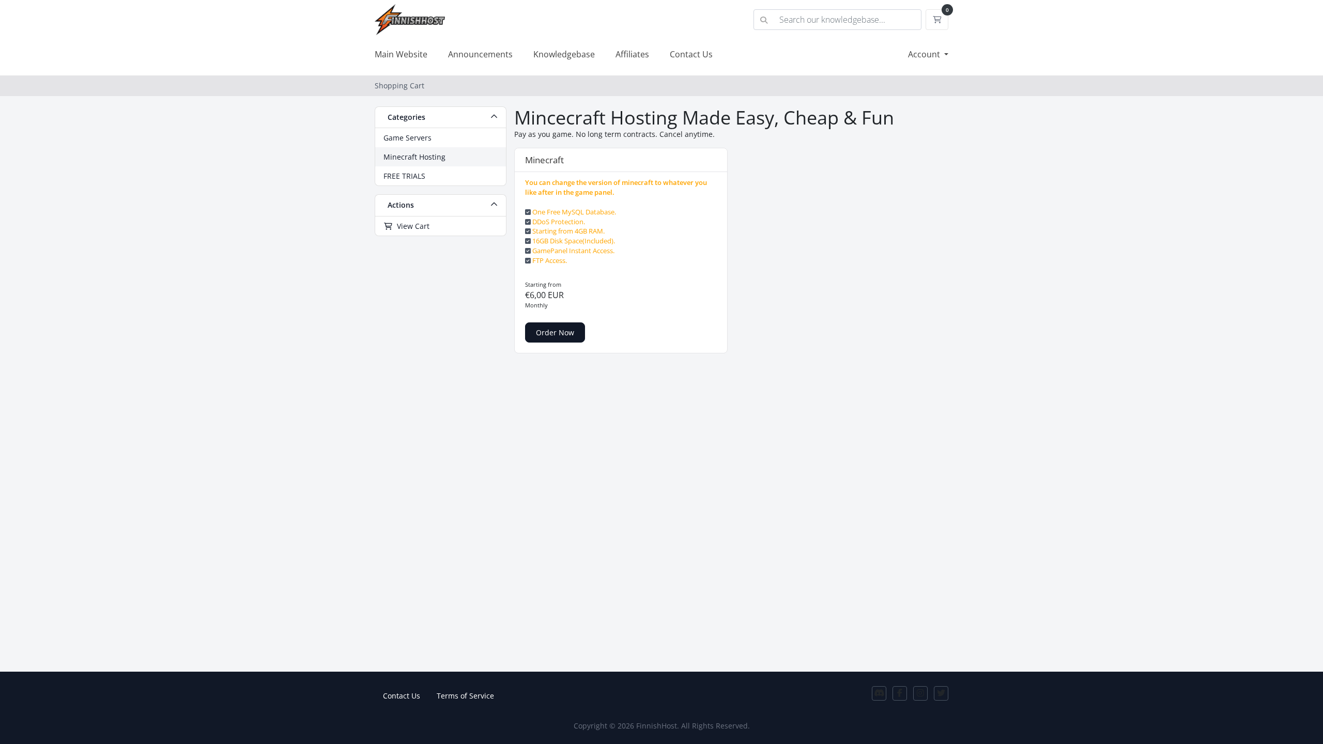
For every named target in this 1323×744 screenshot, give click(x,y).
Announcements (480, 54)
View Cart (411, 226)
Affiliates (632, 54)
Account (925, 54)
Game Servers (407, 138)
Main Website (401, 54)
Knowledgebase (564, 54)
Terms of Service (465, 696)
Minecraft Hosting (414, 157)
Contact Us (691, 54)
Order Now (555, 332)
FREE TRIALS (404, 176)
